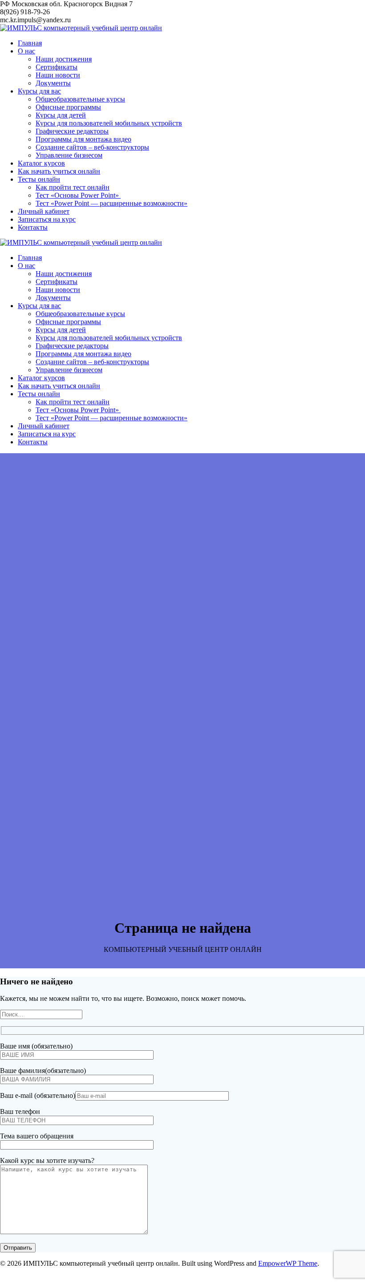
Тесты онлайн (39, 179)
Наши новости (58, 75)
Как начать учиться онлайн (59, 171)
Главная (30, 43)
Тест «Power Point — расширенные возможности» (111, 203)
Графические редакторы (72, 131)
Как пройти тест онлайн (73, 187)
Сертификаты (56, 67)
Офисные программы (68, 107)
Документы (53, 83)
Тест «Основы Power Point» (78, 195)
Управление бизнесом (69, 155)
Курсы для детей (61, 115)
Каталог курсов (41, 163)
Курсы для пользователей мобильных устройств (109, 123)
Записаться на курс (47, 219)
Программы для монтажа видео (83, 139)
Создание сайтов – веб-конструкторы (92, 147)
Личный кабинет (43, 211)
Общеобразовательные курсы (80, 99)
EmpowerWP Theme (287, 1263)
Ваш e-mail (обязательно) (37, 1095)
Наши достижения (64, 59)
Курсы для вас (39, 91)
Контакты (33, 227)
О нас (26, 51)
